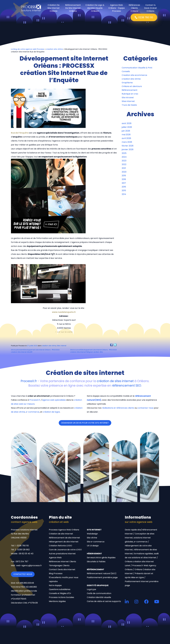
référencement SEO (126, 385)
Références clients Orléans (134, 8)
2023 (124, 160)
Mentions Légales (57, 601)
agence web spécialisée (54, 400)
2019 (124, 175)
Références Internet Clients (62, 561)
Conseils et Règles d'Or (60, 593)
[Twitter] (115, 344)
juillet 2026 (127, 127)
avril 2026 (126, 138)
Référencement (129, 90)
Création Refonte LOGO (60, 545)
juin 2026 (126, 130)
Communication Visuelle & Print (137, 67)
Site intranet (128, 97)
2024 (124, 156)
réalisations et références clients (118, 407)
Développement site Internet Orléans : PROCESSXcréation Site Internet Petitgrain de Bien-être (93, 351)
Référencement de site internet (64, 537)
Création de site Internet (61, 533)
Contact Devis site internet (62, 569)
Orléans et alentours (132, 86)
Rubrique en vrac (130, 93)
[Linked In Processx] (127, 601)
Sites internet (61, 346)
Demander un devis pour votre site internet (85, 422)
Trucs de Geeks (129, 105)
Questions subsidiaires (59, 589)
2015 (124, 190)
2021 (124, 168)
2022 (124, 164)
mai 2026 (126, 134)
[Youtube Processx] (156, 601)
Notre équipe (55, 585)
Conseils (126, 71)
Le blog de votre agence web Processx (27, 49)
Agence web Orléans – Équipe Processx (116, 8)
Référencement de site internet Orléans (73, 8)
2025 (124, 153)
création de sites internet (115, 381)
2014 (124, 194)
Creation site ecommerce (134, 75)
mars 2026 (127, 142)
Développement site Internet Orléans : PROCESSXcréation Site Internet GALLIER (35, 351)
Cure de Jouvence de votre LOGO (65, 549)
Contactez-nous (22, 574)
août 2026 (126, 123)
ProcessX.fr (29, 381)
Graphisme (127, 82)
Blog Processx (55, 573)
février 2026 (127, 145)
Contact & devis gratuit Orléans (150, 8)
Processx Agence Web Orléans (64, 529)
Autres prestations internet (62, 553)
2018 (124, 179)
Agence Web (55, 557)
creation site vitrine (54, 49)
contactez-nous (145, 407)
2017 (124, 183)
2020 (124, 171)
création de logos (51, 411)
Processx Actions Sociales (61, 597)
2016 (124, 186)
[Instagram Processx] (136, 601)
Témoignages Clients (59, 565)
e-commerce (32, 411)
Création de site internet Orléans (53, 8)
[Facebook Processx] (146, 601)
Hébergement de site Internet (63, 541)
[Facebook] (111, 344)
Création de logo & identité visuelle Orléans (94, 8)
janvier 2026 (127, 149)
